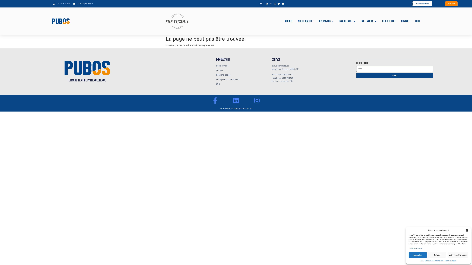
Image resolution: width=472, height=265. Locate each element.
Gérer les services (416, 248)
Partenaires (367, 21)
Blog (417, 21)
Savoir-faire (345, 21)
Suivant (394, 75)
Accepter (417, 255)
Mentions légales (450, 261)
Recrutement (389, 21)
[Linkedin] (236, 100)
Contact (405, 21)
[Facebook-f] (215, 100)
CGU (422, 261)
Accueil (289, 21)
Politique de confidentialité (434, 261)
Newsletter (362, 63)
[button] (467, 230)
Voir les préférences (458, 255)
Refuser (437, 255)
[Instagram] (257, 100)
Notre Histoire (305, 21)
